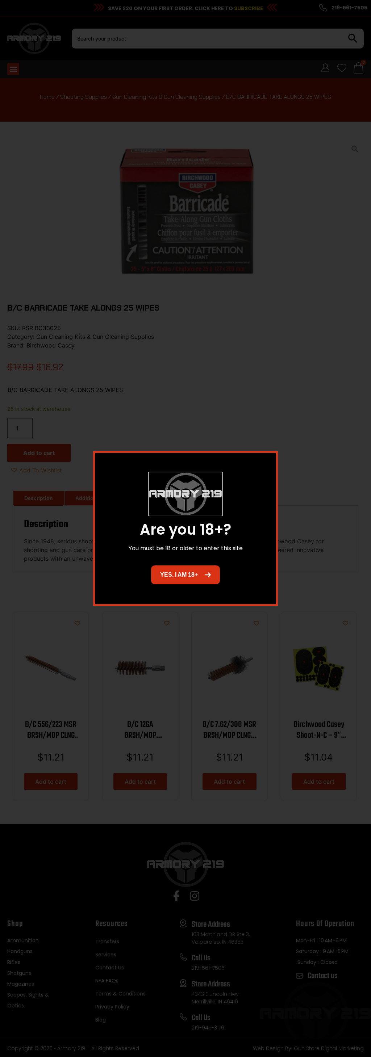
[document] (185, 528)
